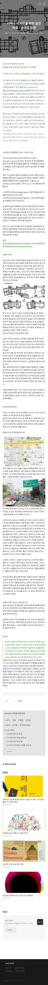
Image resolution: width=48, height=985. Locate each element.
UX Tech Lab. (20, 971)
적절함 (24, 720)
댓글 (5, 911)
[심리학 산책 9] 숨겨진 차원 (13, 67)
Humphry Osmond (10, 161)
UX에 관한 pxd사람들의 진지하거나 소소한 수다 (19, 924)
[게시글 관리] (12, 701)
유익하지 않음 (24, 725)
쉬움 (21, 720)
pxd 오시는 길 (19, 968)
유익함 (21, 725)
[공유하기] (9, 701)
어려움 (28, 720)
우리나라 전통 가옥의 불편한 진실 (15, 333)
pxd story (9, 920)
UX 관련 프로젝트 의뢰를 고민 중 (18, 745)
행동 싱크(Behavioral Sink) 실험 (15, 90)
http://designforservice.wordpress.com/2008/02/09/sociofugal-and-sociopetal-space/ (24, 245)
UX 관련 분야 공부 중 (14, 733)
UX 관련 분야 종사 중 (14, 741)
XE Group (9, 971)
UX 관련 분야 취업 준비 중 (16, 737)
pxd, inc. (9, 968)
